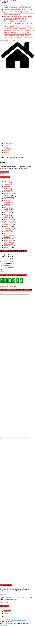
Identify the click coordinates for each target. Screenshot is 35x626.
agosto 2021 (7, 230)
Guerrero (6, 145)
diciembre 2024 (8, 191)
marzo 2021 (7, 238)
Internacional (8, 154)
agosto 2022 (7, 211)
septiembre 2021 (9, 228)
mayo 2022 (7, 214)
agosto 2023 (7, 202)
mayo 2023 (7, 207)
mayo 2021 (7, 235)
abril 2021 (7, 237)
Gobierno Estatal (9, 143)
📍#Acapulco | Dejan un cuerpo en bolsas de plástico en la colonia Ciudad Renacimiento (18, 7)
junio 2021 (7, 233)
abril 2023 (7, 209)
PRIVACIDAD (9, 613)
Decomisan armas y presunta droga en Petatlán (18, 9)
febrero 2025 (8, 188)
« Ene (2, 271)
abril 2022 (7, 216)
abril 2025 (7, 184)
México (6, 152)
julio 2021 (7, 231)
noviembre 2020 (9, 245)
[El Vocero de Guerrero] (17, 68)
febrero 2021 (8, 240)
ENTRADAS (8, 611)
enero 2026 (7, 181)
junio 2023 (7, 205)
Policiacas (7, 150)
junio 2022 (7, 212)
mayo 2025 (7, 183)
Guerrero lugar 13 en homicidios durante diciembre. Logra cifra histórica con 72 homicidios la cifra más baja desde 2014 (19, 12)
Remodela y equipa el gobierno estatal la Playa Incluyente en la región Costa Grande (18, 17)
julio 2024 (7, 200)
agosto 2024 (7, 198)
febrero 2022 (8, 219)
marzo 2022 (7, 218)
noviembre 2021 (9, 224)
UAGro (6, 147)
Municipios (7, 149)
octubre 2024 (8, 195)
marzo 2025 (7, 186)
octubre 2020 (8, 247)
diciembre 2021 (8, 223)
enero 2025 (7, 190)
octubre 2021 (8, 226)
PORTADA (7, 610)
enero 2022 (7, 221)
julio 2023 (7, 204)
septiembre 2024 (9, 197)
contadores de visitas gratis (8, 286)
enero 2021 (7, 242)
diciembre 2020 (8, 244)
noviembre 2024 (9, 193)
